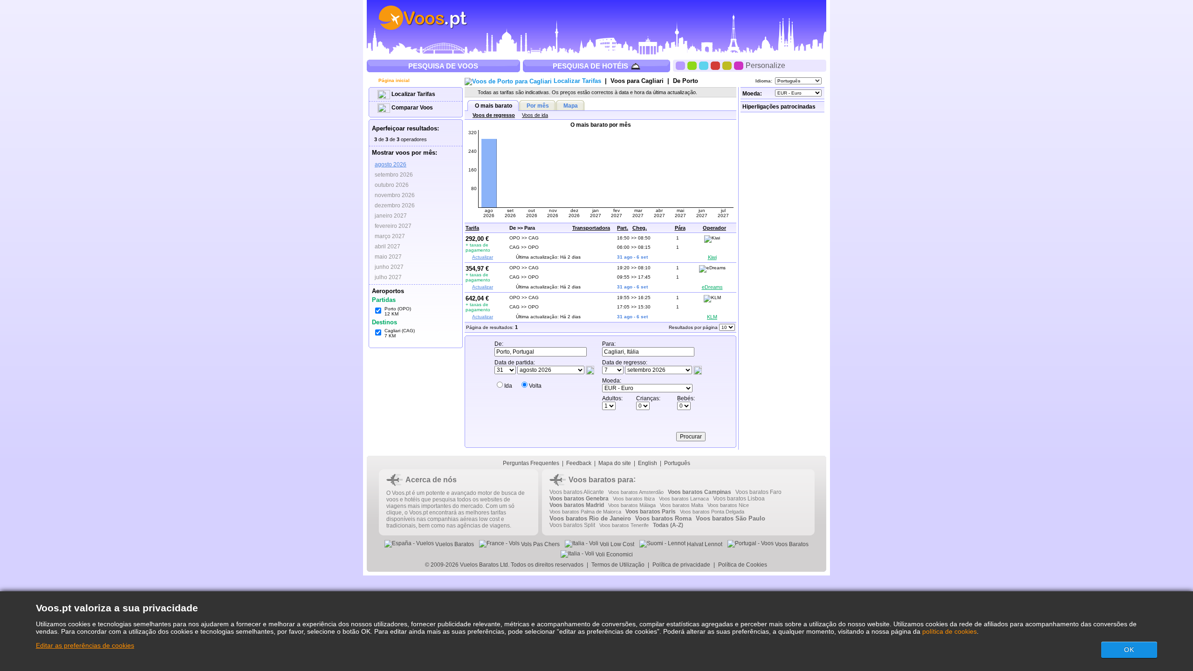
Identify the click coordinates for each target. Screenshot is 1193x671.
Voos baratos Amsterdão (636, 492)
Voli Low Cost (616, 544)
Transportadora (591, 228)
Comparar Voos (411, 107)
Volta (535, 386)
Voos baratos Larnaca (684, 498)
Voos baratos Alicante (576, 492)
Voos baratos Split (572, 525)
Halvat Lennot (704, 544)
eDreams (712, 287)
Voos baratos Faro (758, 492)
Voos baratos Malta (681, 505)
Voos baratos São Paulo (730, 518)
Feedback (578, 463)
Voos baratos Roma (663, 518)
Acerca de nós (431, 480)
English (647, 463)
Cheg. (639, 228)
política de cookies (949, 631)
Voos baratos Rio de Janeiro (590, 518)
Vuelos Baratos (454, 544)
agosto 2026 (390, 164)
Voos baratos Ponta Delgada (712, 511)
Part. (622, 228)
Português (677, 463)
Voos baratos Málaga (632, 505)
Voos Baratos (791, 544)
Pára (680, 228)
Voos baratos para (601, 480)
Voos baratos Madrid (576, 505)
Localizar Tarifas (412, 94)
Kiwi (712, 257)
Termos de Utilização (617, 564)
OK (1129, 649)
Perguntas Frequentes (531, 463)
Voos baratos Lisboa (739, 498)
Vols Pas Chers (540, 544)
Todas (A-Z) (668, 525)
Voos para (637, 80)
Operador (714, 228)
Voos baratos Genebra (579, 498)
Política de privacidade (681, 564)
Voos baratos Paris (650, 511)
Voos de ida (535, 115)
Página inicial (393, 80)
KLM (712, 317)
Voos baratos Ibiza (634, 498)
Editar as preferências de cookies (85, 645)
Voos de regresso (494, 115)
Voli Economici (613, 554)
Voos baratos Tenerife (624, 525)
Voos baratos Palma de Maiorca (585, 511)
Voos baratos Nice (728, 505)
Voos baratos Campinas (699, 492)
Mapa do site (614, 463)
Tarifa (472, 228)
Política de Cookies (743, 564)
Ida (508, 386)
